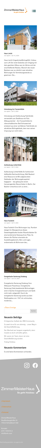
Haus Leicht (8, 54)
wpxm (8, 56)
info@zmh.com (6, 434)
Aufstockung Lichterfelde (12, 165)
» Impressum (5, 401)
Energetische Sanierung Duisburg (15, 277)
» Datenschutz (6, 407)
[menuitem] (34, 10)
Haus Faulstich (9, 221)
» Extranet (4, 412)
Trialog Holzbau (9, 342)
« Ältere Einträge (10, 308)
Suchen (33, 311)
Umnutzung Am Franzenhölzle (14, 109)
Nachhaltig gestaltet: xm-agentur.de (11, 442)
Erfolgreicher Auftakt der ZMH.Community (19, 321)
